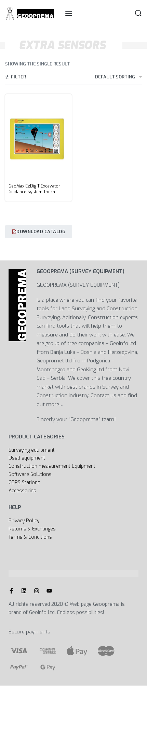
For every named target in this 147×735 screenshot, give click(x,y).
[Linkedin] (24, 591)
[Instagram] (36, 591)
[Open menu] (68, 13)
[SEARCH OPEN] (138, 13)
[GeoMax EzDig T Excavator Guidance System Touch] (38, 137)
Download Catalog (40, 232)
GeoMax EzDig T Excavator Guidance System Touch (34, 189)
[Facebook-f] (11, 591)
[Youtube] (49, 591)
